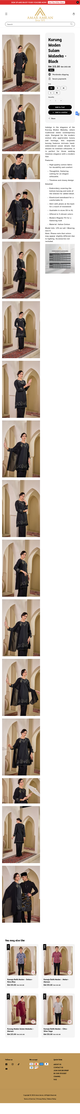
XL (57, 93)
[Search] (71, 24)
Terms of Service (29, 1099)
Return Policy (51, 1099)
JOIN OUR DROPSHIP (61, 1070)
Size (49, 84)
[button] (6, 14)
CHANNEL (57, 1076)
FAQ (55, 1079)
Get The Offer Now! (56, 2)
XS (51, 88)
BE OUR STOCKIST (60, 1073)
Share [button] (53, 118)
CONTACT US (58, 1067)
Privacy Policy (41, 1099)
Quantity (51, 97)
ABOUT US (57, 1064)
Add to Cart (60, 107)
